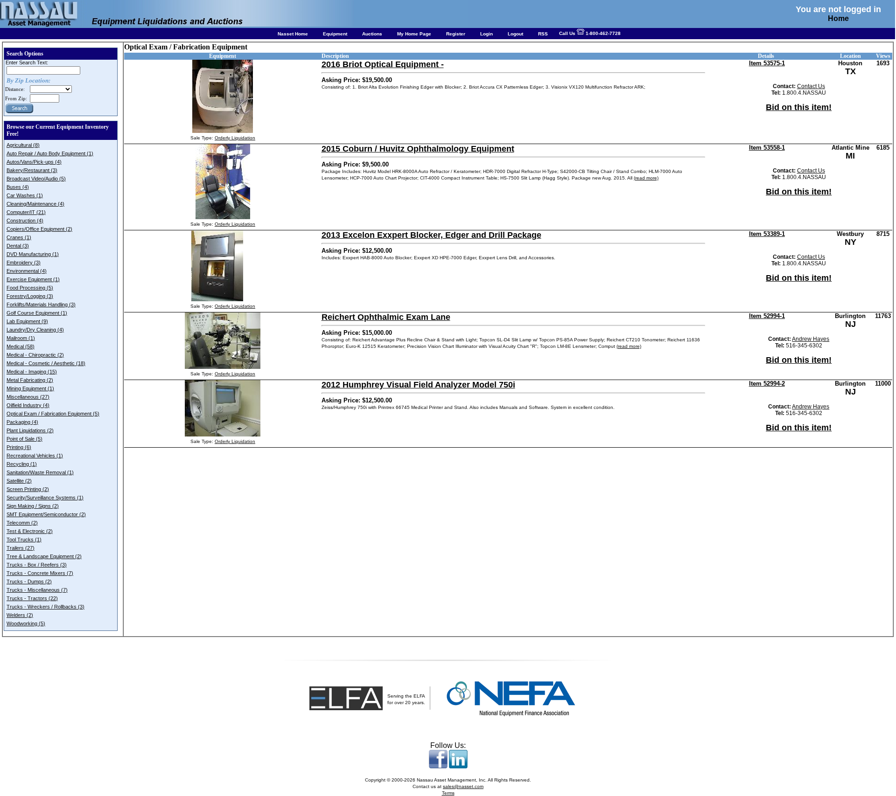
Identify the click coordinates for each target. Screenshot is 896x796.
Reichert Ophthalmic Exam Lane (386, 317)
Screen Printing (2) (28, 489)
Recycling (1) (22, 464)
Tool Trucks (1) (24, 539)
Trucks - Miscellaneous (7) (37, 590)
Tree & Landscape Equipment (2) (44, 556)
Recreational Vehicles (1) (35, 455)
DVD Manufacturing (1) (33, 254)
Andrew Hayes (810, 339)
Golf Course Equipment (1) (37, 313)
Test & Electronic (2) (30, 531)
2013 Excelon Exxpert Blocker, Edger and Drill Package (431, 235)
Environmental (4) (27, 271)
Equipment (335, 33)
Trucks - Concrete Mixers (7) (40, 573)
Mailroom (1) (21, 338)
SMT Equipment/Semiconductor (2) (46, 514)
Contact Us (811, 86)
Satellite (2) (19, 481)
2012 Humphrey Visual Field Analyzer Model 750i (418, 384)
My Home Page (414, 33)
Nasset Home (293, 33)
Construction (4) (25, 220)
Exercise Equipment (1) (33, 279)
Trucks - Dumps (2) (29, 581)
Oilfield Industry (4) (28, 405)
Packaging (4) (22, 422)
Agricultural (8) (23, 145)
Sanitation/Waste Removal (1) (40, 472)
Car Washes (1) (25, 195)
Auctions (372, 33)
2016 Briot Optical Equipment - (383, 64)
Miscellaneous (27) (28, 397)
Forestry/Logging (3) (30, 296)
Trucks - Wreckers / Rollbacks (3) (45, 606)
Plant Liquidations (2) (30, 430)
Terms (448, 793)
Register (455, 33)
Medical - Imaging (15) (32, 371)
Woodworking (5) (26, 623)
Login (486, 33)
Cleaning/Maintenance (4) (35, 204)
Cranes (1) (19, 237)
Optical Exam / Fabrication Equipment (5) (53, 413)
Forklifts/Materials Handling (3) (41, 304)
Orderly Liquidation (235, 137)
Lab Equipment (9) (27, 321)
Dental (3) (18, 246)
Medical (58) (21, 346)
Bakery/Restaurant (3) (32, 170)
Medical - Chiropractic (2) (35, 355)
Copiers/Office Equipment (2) (39, 229)
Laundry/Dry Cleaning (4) (35, 329)
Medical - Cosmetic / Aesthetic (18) (46, 363)
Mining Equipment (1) (30, 388)
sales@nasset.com (463, 786)
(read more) (646, 177)
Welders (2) (20, 615)
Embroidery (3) (24, 262)
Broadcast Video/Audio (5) (36, 178)
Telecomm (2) (22, 523)
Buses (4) (18, 187)
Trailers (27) (21, 548)
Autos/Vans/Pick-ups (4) (34, 162)
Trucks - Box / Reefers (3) (37, 565)
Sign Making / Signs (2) (33, 506)
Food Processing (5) (30, 288)
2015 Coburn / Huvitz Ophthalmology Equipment (418, 148)
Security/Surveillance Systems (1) (45, 497)
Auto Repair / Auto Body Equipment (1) (50, 153)
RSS (543, 33)
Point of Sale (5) (24, 439)
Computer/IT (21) (26, 212)
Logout (515, 33)
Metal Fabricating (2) (30, 380)
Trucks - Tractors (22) (32, 598)
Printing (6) (19, 447)
